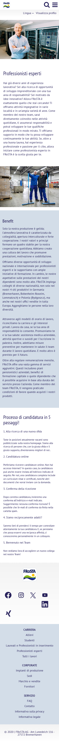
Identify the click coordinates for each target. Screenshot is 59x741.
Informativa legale (29, 716)
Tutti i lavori (29, 656)
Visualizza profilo (46, 13)
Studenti (29, 640)
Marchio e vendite (29, 681)
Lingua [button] (27, 13)
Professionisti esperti (29, 651)
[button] (55, 5)
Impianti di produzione (29, 670)
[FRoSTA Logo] (5, 5)
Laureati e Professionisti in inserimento (29, 645)
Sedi (29, 676)
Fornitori (29, 686)
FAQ (29, 700)
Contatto (29, 706)
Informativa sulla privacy (29, 711)
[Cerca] (47, 4)
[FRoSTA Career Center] (30, 575)
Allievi (29, 635)
